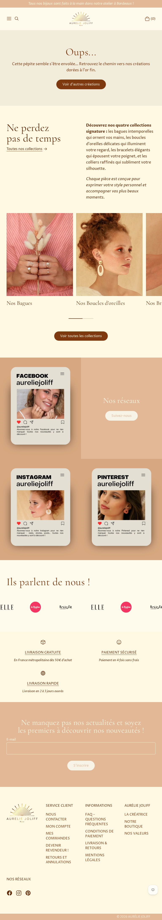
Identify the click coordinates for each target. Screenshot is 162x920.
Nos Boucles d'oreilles (100, 303)
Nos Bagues (19, 303)
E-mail (11, 740)
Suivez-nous (121, 415)
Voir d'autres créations (81, 84)
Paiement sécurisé (119, 652)
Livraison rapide (43, 683)
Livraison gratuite (43, 652)
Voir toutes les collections (81, 336)
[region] (81, 259)
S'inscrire (81, 765)
